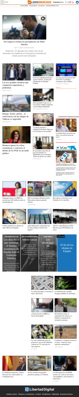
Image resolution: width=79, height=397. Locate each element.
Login (77, 2)
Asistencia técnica (66, 394)
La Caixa (66, 148)
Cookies (38, 394)
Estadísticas (46, 394)
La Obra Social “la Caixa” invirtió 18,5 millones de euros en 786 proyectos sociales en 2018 (66, 169)
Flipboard (70, 2)
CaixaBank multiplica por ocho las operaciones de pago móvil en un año (66, 164)
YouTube (73, 2)
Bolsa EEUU (41, 5)
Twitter (68, 2)
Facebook (66, 2)
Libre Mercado (39, 2)
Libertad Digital (39, 389)
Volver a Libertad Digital (57, 2)
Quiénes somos (11, 394)
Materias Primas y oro (52, 5)
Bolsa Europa (33, 5)
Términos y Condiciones (26, 394)
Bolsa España (24, 5)
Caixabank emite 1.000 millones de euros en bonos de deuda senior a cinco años (65, 174)
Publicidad (55, 394)
